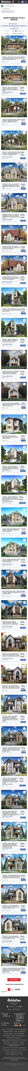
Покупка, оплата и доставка (20, 1029)
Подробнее (8, 51)
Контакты (24, 1049)
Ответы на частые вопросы (19, 1031)
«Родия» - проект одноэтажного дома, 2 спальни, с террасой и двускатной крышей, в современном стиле (11, 120)
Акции (21, 1054)
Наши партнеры (21, 1047)
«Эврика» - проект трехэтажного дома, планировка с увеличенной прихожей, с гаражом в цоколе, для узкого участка (10, 468)
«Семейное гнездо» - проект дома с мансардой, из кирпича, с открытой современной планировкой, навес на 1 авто (11, 186)
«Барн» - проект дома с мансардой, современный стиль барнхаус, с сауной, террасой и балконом (10, 372)
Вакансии (20, 1051)
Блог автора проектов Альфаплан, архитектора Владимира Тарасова (14, 1045)
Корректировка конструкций (9, 1035)
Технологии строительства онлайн (10, 1047)
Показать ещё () (14, 979)
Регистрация (17, 1009)
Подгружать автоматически (15, 984)
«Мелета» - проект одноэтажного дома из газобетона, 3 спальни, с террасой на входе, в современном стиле (11, 58)
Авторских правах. (14, 1059)
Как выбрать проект (8, 1033)
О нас (20, 1049)
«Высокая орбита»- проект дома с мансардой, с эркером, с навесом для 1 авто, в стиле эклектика (11, 247)
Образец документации (8, 1031)
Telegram (5, 1025)
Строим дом (21, 1042)
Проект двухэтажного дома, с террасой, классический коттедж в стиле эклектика (10, 437)
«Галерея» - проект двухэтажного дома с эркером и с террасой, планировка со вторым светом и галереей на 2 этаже (10, 845)
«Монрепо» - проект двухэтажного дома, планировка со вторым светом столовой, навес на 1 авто (11, 907)
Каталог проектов (10, 1029)
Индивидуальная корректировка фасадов (10, 1039)
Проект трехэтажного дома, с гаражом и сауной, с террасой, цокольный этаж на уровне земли (11, 592)
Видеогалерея (14, 1049)
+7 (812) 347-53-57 (20, 1018)
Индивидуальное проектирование (14, 1037)
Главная (3, 1029)
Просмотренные (7, 1042)
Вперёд (17, 989)
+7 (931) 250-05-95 (20, 1016)
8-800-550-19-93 (19, 1014)
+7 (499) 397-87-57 (20, 1021)
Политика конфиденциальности (12, 1054)
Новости (7, 1051)
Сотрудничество (13, 1051)
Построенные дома (6, 1049)
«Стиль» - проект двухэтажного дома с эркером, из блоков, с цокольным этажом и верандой (11, 530)
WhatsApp (18, 1023)
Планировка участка (21, 1035)
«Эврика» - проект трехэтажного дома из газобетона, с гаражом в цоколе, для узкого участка (11, 310)
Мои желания (15, 1042)
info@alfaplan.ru (6, 1023)
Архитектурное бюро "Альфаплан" (14, 1003)
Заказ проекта (23, 1039)
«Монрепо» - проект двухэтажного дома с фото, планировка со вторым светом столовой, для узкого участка (11, 655)
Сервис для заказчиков (19, 1033)
